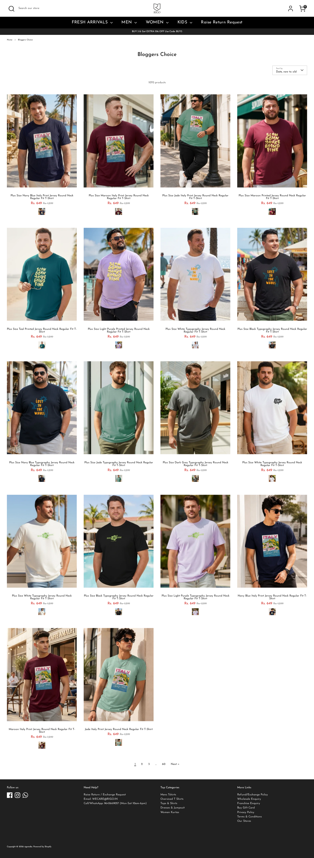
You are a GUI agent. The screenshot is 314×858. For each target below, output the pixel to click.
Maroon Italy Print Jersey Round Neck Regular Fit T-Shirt (42, 730)
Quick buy (42, 186)
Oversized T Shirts (171, 799)
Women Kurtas (169, 812)
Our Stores (244, 821)
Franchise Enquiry (248, 803)
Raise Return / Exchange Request (105, 794)
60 (163, 764)
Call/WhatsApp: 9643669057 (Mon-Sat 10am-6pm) (115, 803)
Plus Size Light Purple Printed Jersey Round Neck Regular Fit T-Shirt (119, 330)
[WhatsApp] (25, 795)
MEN (127, 22)
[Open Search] (11, 8)
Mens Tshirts (168, 794)
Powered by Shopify (42, 847)
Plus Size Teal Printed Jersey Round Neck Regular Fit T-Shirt (42, 330)
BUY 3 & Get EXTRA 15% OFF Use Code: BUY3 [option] (157, 31)
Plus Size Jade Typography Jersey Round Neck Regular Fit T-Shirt (118, 464)
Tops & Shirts (168, 803)
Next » (175, 764)
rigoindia (28, 847)
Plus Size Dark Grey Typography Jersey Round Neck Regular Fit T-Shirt (195, 464)
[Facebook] (9, 795)
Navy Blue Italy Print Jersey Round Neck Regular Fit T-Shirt (272, 597)
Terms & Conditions (249, 816)
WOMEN (155, 22)
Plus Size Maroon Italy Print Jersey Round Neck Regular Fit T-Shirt (119, 197)
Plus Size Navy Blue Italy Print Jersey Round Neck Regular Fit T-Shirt (42, 197)
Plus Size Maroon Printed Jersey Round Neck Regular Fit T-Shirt (272, 197)
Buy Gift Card (246, 807)
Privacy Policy (245, 812)
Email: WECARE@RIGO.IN (101, 799)
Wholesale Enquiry (249, 799)
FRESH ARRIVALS (90, 22)
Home (9, 40)
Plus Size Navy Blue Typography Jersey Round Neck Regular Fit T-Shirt (41, 464)
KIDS (183, 22)
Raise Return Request (221, 22)
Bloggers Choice (25, 40)
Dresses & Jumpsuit (172, 807)
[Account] (290, 8)
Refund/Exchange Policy (252, 794)
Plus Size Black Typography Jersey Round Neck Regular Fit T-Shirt (272, 330)
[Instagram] (17, 795)
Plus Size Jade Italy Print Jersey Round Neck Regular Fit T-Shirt (195, 197)
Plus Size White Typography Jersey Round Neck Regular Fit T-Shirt (195, 330)
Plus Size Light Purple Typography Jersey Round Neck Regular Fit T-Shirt (195, 597)
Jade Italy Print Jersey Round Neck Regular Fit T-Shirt (119, 729)
